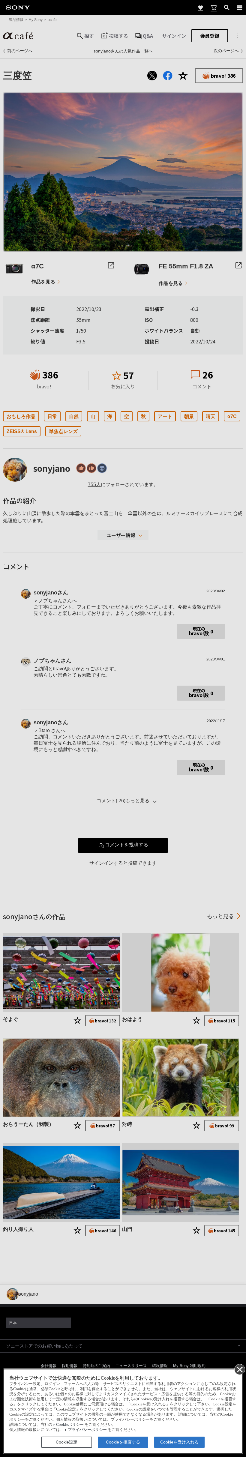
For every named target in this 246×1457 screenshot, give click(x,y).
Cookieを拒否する (123, 1442)
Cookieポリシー (70, 1425)
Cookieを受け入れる (179, 1442)
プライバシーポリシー (87, 1430)
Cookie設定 (66, 1442)
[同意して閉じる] (239, 1369)
